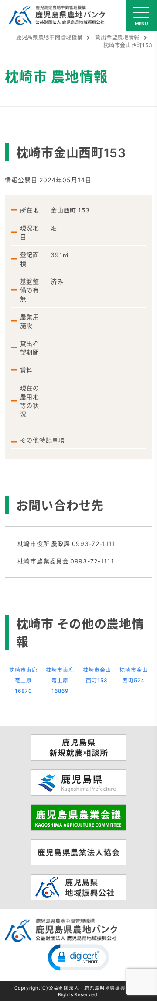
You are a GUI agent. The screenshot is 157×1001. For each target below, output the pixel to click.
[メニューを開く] (141, 15)
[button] (78, 957)
